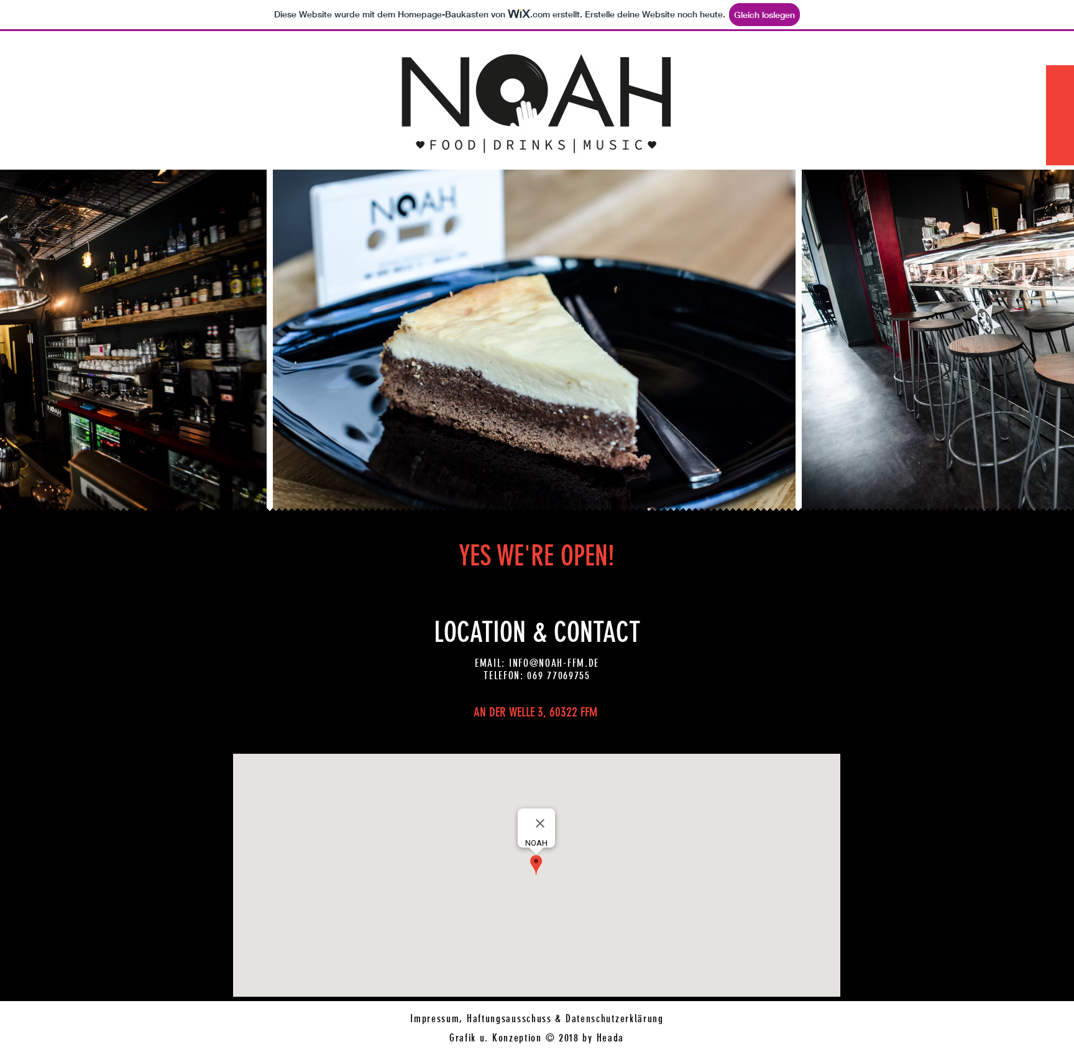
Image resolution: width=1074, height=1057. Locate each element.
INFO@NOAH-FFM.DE (554, 663)
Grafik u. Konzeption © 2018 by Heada (536, 1038)
